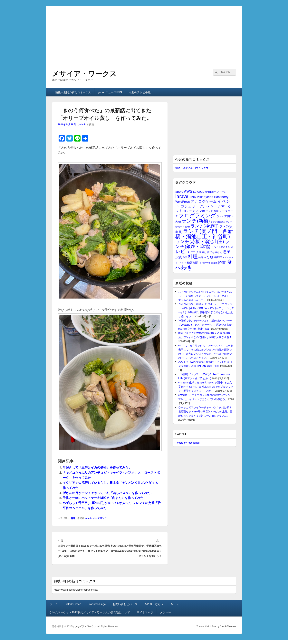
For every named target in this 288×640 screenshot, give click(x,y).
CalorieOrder (73, 604)
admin (82, 124)
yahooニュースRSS (110, 92)
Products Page (97, 604)
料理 (73, 518)
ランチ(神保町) (205, 226)
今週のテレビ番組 (140, 92)
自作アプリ (204, 262)
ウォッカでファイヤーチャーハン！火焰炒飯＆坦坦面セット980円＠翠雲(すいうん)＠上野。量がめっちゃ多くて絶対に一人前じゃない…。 (205, 411)
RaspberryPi (222, 196)
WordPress (182, 201)
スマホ (200, 210)
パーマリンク (100, 518)
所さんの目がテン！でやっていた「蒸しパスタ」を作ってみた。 (108, 492)
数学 (185, 257)
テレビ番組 (212, 211)
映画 (200, 257)
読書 (222, 262)
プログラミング (197, 215)
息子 (226, 251)
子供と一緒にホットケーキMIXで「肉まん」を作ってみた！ (105, 497)
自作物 (214, 262)
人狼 (198, 252)
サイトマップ (145, 612)
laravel (182, 195)
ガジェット (189, 205)
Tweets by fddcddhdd (187, 442)
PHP (200, 197)
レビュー (185, 251)
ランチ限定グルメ (222, 247)
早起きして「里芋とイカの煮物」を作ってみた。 (97, 467)
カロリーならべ (153, 604)
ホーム (54, 604)
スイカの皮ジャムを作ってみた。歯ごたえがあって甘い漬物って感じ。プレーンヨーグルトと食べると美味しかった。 (205, 296)
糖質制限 (193, 263)
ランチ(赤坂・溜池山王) (199, 241)
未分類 (208, 257)
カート (174, 604)
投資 (178, 256)
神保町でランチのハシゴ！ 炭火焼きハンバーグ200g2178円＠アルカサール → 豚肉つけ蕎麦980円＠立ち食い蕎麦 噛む (205, 324)
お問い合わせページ (125, 604)
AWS (188, 191)
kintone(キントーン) (216, 191)
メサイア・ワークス (84, 73)
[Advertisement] (144, 33)
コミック (189, 211)
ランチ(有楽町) (218, 221)
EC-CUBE (198, 191)
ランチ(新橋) (196, 220)
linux (193, 197)
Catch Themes (228, 626)
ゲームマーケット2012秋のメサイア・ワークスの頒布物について (90, 612)
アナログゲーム (204, 201)
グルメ (205, 205)
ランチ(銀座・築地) (202, 243)
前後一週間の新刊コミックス (73, 92)
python (208, 196)
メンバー (165, 612)
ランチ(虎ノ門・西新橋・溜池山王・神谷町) (204, 233)
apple (179, 191)
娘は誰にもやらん (212, 252)
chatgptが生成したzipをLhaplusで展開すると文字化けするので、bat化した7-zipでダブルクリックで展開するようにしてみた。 (205, 386)
